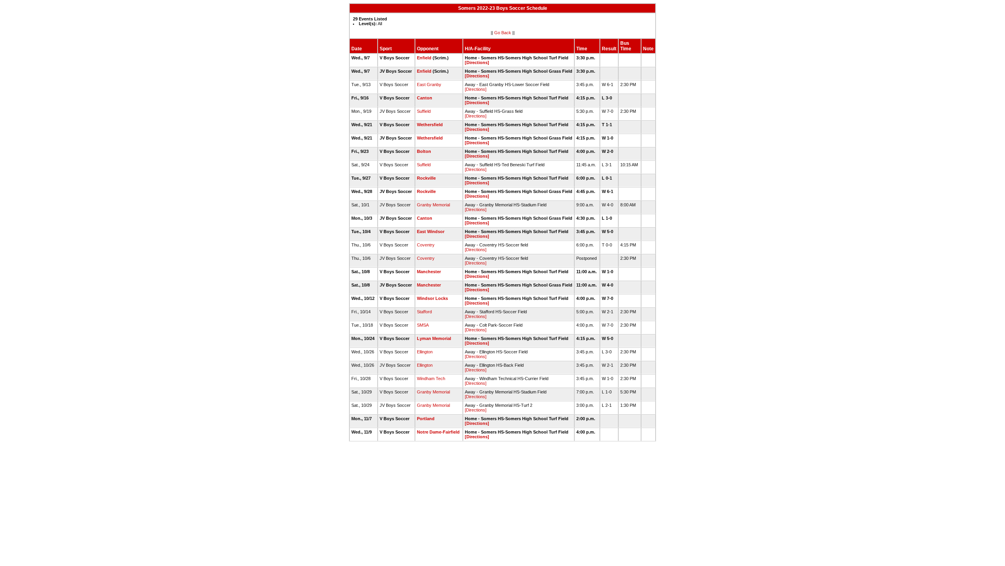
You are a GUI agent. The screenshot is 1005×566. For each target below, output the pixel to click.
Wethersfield (430, 124)
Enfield (424, 57)
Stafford (424, 311)
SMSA (423, 325)
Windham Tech (431, 378)
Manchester (429, 271)
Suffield (424, 111)
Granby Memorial (433, 204)
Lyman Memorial (434, 338)
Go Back (502, 32)
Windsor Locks (432, 298)
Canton (424, 98)
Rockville (426, 178)
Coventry (426, 245)
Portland (426, 418)
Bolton (424, 151)
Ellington (425, 351)
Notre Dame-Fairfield (438, 432)
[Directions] (477, 62)
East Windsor (430, 231)
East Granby (429, 84)
